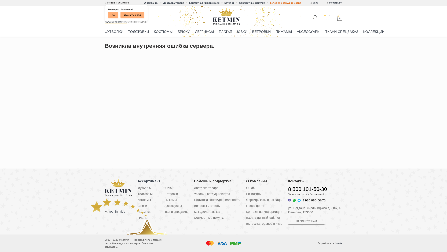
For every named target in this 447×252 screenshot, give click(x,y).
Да (113, 14)
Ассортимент (149, 181)
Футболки (114, 32)
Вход (315, 3)
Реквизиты (254, 194)
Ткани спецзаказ (341, 32)
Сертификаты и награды (264, 200)
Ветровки (261, 32)
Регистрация (335, 3)
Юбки (242, 32)
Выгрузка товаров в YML (264, 223)
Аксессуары (308, 32)
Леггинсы (204, 32)
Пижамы (284, 32)
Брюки (184, 32)
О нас (250, 188)
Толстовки (138, 32)
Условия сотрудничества (285, 3)
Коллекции (373, 32)
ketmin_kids (116, 211)
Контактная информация (204, 3)
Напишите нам (306, 221)
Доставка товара (173, 3)
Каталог (229, 3)
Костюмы (163, 32)
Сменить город (132, 14)
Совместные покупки (252, 3)
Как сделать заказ (207, 212)
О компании (151, 3)
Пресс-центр (255, 206)
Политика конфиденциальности (217, 200)
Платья (225, 32)
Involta (338, 243)
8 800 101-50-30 (307, 189)
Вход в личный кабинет (263, 217)
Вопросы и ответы (207, 206)
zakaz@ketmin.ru (116, 22)
